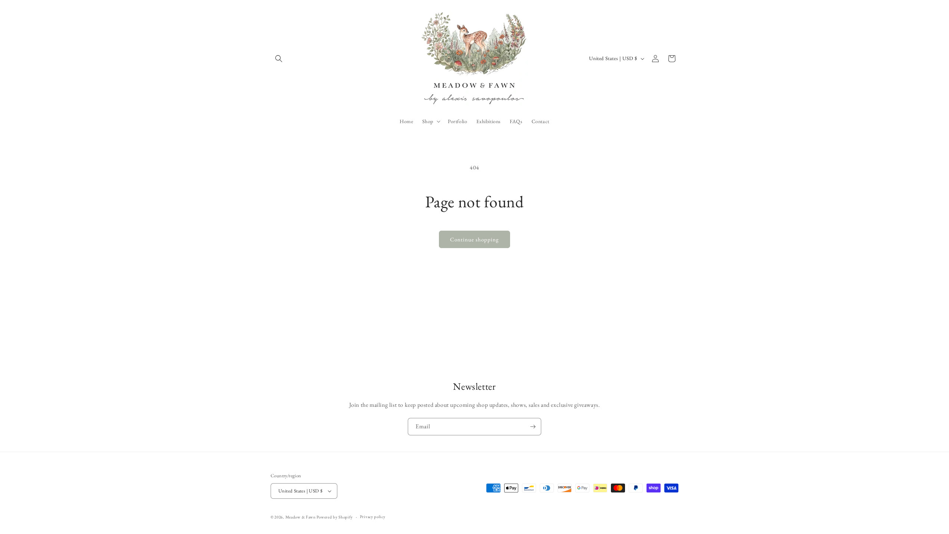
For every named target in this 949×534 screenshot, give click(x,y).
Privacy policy (373, 516)
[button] (279, 58)
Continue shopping (474, 239)
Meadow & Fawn (300, 517)
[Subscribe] (533, 426)
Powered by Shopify (335, 517)
